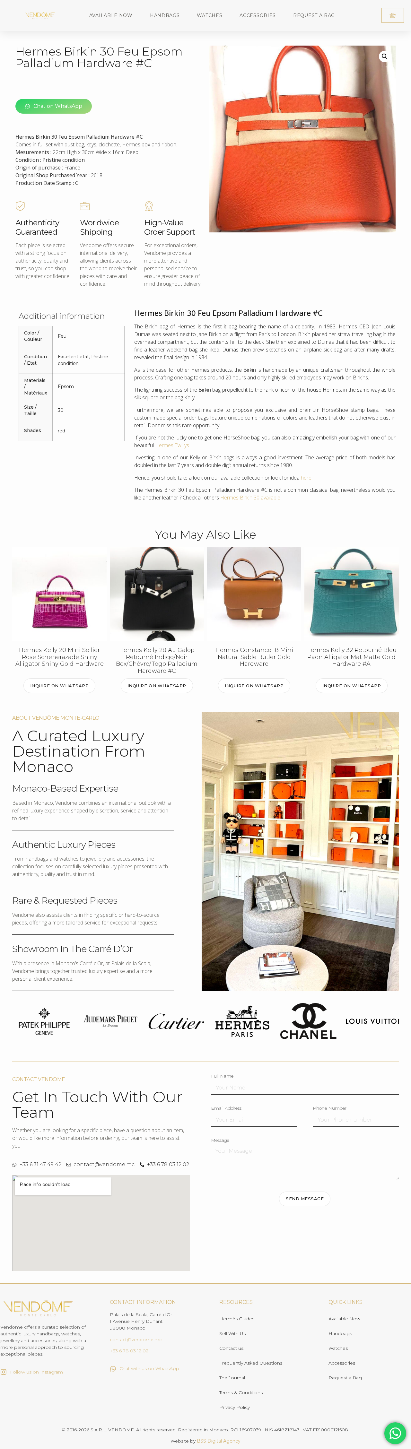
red (61, 431)
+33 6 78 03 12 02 (129, 1351)
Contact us (231, 1348)
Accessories (258, 15)
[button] (384, 56)
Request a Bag (314, 15)
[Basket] (392, 15)
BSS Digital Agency (218, 1441)
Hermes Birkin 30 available (250, 497)
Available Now (111, 15)
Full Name (222, 1076)
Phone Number (329, 1108)
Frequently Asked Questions (250, 1363)
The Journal (232, 1378)
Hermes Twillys (172, 445)
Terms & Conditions (241, 1392)
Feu (62, 336)
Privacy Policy (234, 1407)
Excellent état (73, 357)
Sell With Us (232, 1333)
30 (61, 410)
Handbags (165, 15)
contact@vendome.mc (136, 1339)
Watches (209, 15)
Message (220, 1140)
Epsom (66, 386)
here (306, 477)
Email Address (226, 1108)
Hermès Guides (236, 1319)
